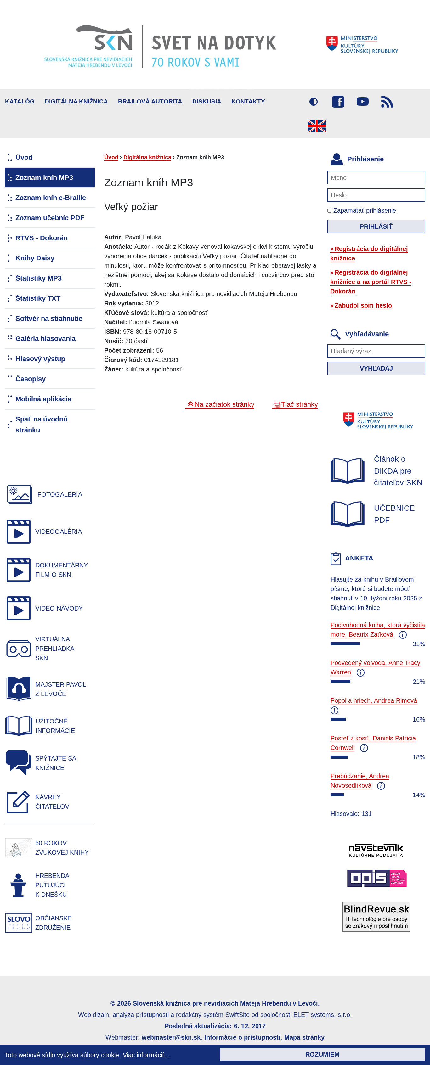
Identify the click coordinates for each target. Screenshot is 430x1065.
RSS (387, 101)
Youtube (362, 101)
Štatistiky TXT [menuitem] (37, 298)
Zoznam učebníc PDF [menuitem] (49, 218)
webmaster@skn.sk (171, 1037)
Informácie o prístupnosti (242, 1037)
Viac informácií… (146, 1054)
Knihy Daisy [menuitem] (34, 258)
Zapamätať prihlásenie (363, 210)
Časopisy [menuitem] (30, 379)
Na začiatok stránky (224, 404)
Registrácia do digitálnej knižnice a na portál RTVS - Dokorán (370, 282)
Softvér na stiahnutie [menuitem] (48, 318)
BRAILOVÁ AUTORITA (150, 101)
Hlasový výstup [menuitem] (40, 359)
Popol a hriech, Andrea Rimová (374, 700)
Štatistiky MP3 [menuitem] (38, 278)
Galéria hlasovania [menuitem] (45, 339)
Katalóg (20, 101)
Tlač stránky (299, 404)
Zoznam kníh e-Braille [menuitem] (50, 198)
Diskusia (206, 101)
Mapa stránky (304, 1037)
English (316, 126)
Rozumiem (322, 1054)
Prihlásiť (376, 226)
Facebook (338, 101)
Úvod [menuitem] (23, 157)
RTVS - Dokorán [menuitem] (41, 238)
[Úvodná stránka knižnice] (215, 44)
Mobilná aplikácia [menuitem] (43, 399)
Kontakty (248, 101)
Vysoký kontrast (313, 101)
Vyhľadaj (376, 368)
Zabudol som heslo (363, 305)
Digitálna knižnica (76, 101)
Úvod (111, 157)
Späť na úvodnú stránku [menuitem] (41, 424)
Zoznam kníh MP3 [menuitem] (44, 177)
